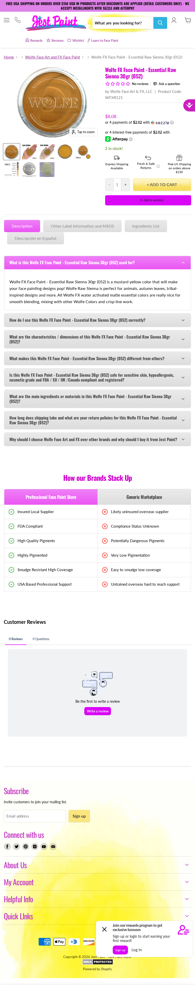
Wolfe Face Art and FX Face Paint (52, 57)
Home (9, 57)
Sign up (79, 815)
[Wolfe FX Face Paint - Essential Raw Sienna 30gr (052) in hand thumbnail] (29, 152)
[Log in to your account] (173, 20)
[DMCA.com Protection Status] (97, 964)
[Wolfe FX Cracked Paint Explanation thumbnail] (47, 169)
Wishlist (78, 40)
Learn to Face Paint (104, 40)
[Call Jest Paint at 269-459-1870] (17, 20)
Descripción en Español (35, 238)
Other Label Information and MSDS (82, 225)
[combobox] (122, 23)
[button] (148, 122)
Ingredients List (145, 225)
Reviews (58, 40)
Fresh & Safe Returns (148, 166)
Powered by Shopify (97, 969)
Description (22, 225)
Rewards (36, 40)
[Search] (160, 23)
